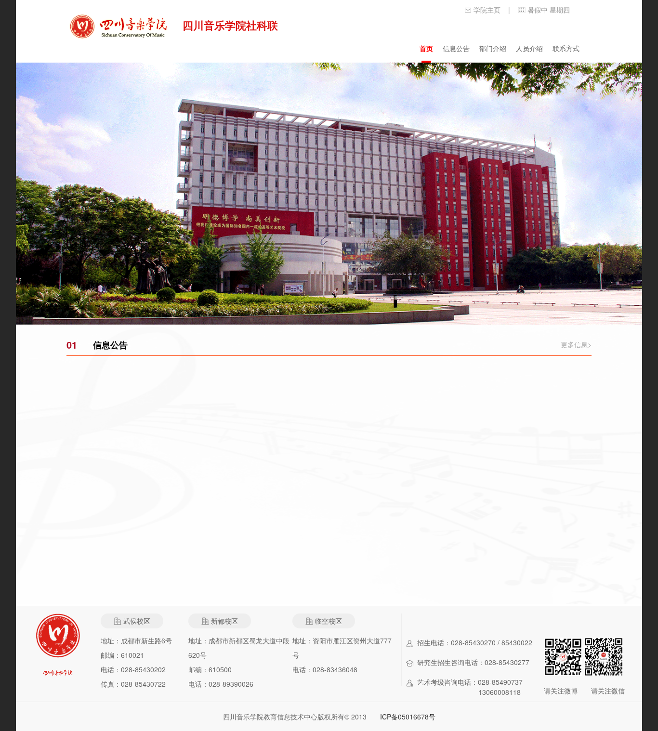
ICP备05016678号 (407, 716)
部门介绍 (492, 48)
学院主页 (487, 9)
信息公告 (456, 48)
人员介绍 (529, 48)
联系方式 (566, 48)
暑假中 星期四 (548, 9)
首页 (426, 48)
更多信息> (576, 344)
